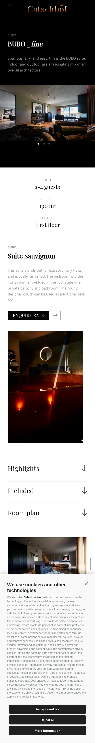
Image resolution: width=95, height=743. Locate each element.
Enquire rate (28, 315)
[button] (86, 583)
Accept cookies (47, 709)
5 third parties (33, 597)
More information (48, 730)
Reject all (48, 720)
